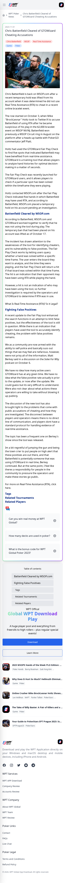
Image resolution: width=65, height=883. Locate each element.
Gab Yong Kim (46, 669)
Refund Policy (9, 864)
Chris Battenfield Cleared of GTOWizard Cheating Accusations (40, 15)
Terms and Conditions (13, 859)
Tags (17, 589)
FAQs (5, 838)
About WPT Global (11, 806)
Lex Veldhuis (18, 697)
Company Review (11, 786)
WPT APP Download (12, 780)
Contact (6, 832)
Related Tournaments (26, 596)
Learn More (32, 652)
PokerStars (48, 697)
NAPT (27, 697)
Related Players (23, 603)
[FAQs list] (32, 508)
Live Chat (7, 843)
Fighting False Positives (27, 583)
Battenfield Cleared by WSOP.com (33, 576)
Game (15, 683)
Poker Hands (18, 669)
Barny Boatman (31, 669)
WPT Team (7, 812)
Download (33, 643)
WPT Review (8, 817)
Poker (22, 683)
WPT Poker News (13, 15)
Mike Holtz (59, 697)
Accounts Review (10, 791)
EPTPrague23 (18, 726)
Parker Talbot (36, 697)
